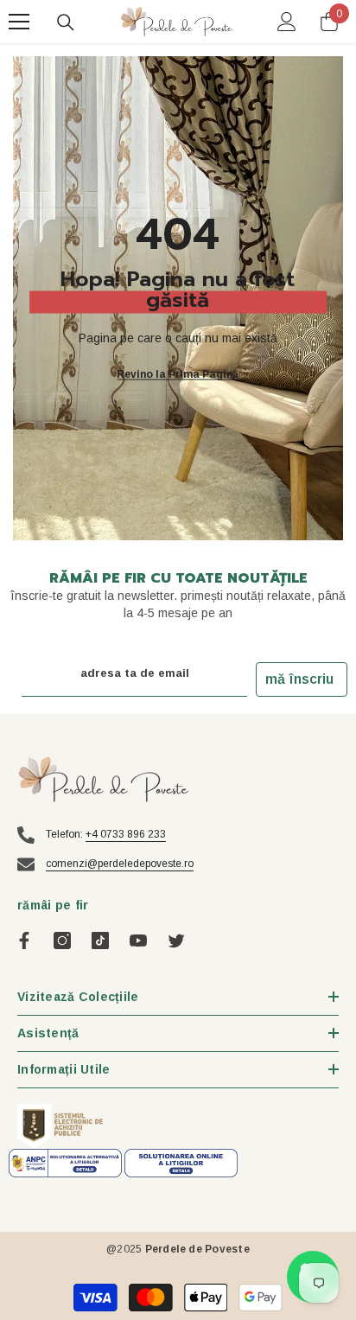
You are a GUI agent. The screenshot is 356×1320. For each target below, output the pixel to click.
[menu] (19, 21)
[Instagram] (62, 940)
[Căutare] (65, 22)
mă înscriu (299, 679)
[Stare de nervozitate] (176, 940)
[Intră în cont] (286, 21)
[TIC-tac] (100, 940)
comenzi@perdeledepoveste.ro (120, 864)
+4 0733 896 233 (126, 834)
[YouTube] (138, 940)
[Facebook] (24, 940)
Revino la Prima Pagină (177, 374)
